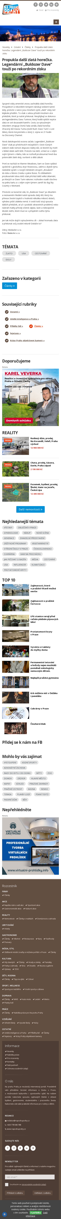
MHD (16, 999)
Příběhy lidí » (16, 326)
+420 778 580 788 (14, 1125)
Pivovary (7, 942)
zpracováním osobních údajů (34, 1184)
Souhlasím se (28, 1184)
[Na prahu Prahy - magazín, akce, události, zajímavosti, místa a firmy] (11, 9)
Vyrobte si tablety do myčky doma (40, 648)
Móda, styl (8, 948)
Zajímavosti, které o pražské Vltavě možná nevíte (43, 588)
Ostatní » (15, 311)
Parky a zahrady (11, 966)
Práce (5, 1009)
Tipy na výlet (19, 979)
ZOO (17, 969)
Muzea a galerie (46, 966)
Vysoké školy (24, 1023)
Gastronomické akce (12, 908)
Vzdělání (7, 1019)
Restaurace (29, 939)
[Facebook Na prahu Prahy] (35, 4)
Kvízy (36, 1023)
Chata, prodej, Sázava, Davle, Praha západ (42, 464)
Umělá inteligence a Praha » (24, 319)
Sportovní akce (34, 905)
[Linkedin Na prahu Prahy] (51, 4)
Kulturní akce (31, 908)
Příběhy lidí (35, 1033)
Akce (4, 901)
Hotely (7, 929)
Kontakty (10, 1061)
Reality (6, 915)
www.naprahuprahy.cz (16, 1129)
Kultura (6, 958)
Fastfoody (50, 939)
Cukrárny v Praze (39, 708)
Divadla (32, 966)
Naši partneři (12, 1065)
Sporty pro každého (12, 989)
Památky (48, 962)
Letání (37, 999)
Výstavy (7, 969)
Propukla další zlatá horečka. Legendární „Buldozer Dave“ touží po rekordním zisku (28, 50)
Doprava (6, 995)
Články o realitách (26, 918)
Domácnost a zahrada (46, 918)
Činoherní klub (38, 723)
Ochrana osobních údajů (17, 1068)
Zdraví (30, 979)
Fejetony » (15, 333)
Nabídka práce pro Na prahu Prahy (28, 1013)
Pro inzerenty (53, 10)
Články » (38, 326)
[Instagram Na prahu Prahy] (41, 4)
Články (28, 47)
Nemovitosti (9, 918)
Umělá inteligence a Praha (15, 1033)
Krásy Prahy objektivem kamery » (27, 340)
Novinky (6, 47)
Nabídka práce (13, 1055)
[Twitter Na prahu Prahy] (46, 4)
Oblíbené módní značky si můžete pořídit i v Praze (25, 952)
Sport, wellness (11, 985)
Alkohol (17, 939)
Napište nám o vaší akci (14, 905)
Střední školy (9, 1023)
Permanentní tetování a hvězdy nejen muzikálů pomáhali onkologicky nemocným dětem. (43, 666)
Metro (46, 999)
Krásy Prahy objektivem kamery (29, 1036)
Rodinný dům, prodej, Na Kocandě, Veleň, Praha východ (44, 441)
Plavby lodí (8, 1003)
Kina (23, 966)
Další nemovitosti (30, 509)
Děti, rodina (8, 975)
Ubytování (8, 925)
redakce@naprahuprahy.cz (18, 1120)
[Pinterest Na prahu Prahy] (56, 4)
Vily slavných (9, 962)
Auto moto (26, 999)
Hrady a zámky (35, 962)
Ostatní (17, 47)
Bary (40, 939)
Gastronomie (9, 935)
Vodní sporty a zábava (34, 989)
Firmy (5, 891)
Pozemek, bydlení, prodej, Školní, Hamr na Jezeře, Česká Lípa (44, 487)
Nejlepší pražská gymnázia (44, 677)
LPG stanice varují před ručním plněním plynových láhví (44, 619)
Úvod (41, 10)
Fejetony (8, 1036)
